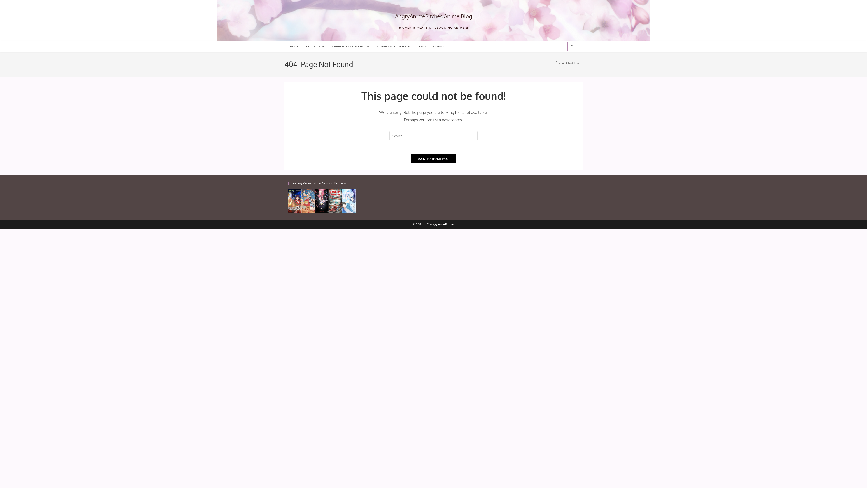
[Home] (556, 63)
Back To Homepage (433, 158)
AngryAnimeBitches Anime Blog (433, 16)
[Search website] (572, 47)
